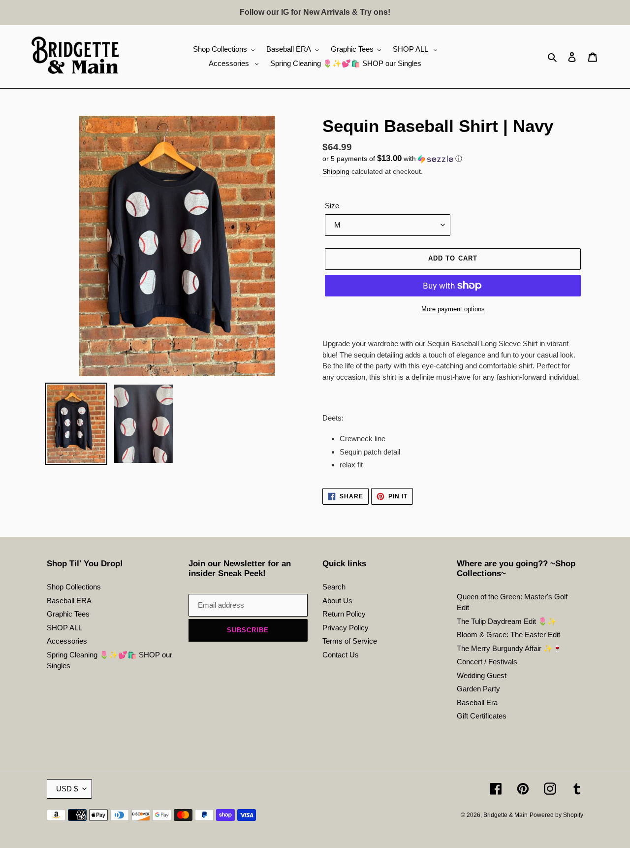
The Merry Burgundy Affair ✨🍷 (509, 648)
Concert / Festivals (487, 661)
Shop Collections (74, 587)
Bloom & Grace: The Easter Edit (508, 634)
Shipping (335, 171)
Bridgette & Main (505, 815)
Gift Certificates (481, 716)
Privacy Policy (345, 627)
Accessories (67, 641)
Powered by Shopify (556, 815)
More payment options (453, 309)
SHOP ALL (64, 627)
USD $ (67, 788)
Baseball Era (477, 702)
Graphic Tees (68, 614)
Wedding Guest (481, 675)
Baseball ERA (69, 600)
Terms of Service (349, 641)
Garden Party (478, 689)
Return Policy (344, 614)
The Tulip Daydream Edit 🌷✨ (507, 621)
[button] (392, 158)
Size (332, 205)
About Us (337, 600)
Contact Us (340, 655)
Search (334, 587)
